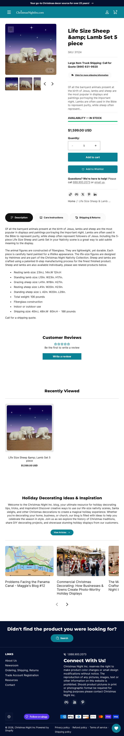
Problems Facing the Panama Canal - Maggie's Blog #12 (27, 584)
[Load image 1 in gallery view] (11, 83)
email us (99, 182)
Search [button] (64, 638)
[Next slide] (52, 84)
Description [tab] (21, 217)
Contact (10, 684)
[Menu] (9, 12)
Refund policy (79, 727)
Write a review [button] (62, 356)
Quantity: (74, 138)
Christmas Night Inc (25, 727)
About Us (11, 660)
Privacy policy (62, 727)
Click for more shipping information (91, 75)
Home (71, 201)
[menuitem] (32, 660)
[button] (115, 12)
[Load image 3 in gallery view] (40, 83)
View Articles (60, 532)
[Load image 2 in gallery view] (25, 83)
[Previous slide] (45, 84)
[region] (62, 3)
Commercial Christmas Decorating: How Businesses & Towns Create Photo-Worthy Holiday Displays (80, 587)
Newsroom (11, 665)
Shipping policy (63, 731)
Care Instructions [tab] (53, 217)
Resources (11, 680)
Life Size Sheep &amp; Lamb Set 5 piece (29, 459)
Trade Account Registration (22, 675)
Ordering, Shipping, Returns (22, 670)
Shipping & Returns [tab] (89, 217)
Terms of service (98, 727)
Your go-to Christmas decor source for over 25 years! (59, 3)
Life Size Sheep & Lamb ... (94, 201)
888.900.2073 (81, 182)
